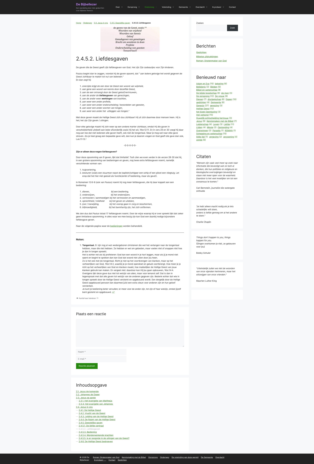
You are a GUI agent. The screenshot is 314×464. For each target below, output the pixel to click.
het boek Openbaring (208, 112)
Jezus (200, 121)
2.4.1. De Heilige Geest (90, 410)
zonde (201, 140)
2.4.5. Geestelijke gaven (120, 23)
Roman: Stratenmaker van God (211, 61)
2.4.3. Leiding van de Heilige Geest (96, 416)
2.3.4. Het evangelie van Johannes (96, 404)
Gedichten (201, 52)
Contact (232, 7)
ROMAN (230, 130)
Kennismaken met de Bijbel (222, 121)
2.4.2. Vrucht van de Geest (92, 413)
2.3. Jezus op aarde (86, 398)
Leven (217, 124)
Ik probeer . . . (100, 460)
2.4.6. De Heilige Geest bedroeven (96, 441)
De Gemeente (207, 457)
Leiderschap (204, 124)
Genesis (202, 105)
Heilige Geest (205, 108)
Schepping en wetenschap (211, 133)
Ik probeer (216, 7)
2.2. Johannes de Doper (88, 394)
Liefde (229, 124)
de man (226, 93)
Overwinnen (203, 130)
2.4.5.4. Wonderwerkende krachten (96, 435)
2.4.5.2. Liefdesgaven (89, 429)
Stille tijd (202, 137)
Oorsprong (132, 7)
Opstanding (225, 127)
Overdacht (200, 7)
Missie (211, 127)
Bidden (215, 87)
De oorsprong (205, 96)
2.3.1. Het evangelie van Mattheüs (95, 401)
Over (118, 7)
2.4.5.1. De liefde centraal (91, 426)
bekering (221, 83)
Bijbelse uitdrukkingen (207, 56)
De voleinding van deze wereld (185, 457)
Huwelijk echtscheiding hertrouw (214, 118)
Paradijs (218, 130)
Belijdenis (202, 87)
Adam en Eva (205, 83)
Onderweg (149, 7)
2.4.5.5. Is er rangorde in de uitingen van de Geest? (104, 438)
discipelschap (216, 99)
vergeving (215, 137)
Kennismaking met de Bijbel (134, 457)
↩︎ (113, 292)
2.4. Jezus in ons (101, 23)
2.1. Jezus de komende (87, 391)
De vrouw (221, 96)
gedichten (202, 102)
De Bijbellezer (86, 4)
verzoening (230, 137)
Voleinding (166, 7)
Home (78, 23)
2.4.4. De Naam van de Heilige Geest (97, 419)
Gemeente (183, 7)
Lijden (201, 127)
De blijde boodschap (208, 93)
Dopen (231, 99)
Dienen (201, 99)
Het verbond (204, 115)
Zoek (232, 28)
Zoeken (200, 23)
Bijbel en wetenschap (208, 90)
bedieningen (116, 226)
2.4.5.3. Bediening (88, 432)
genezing (216, 105)
